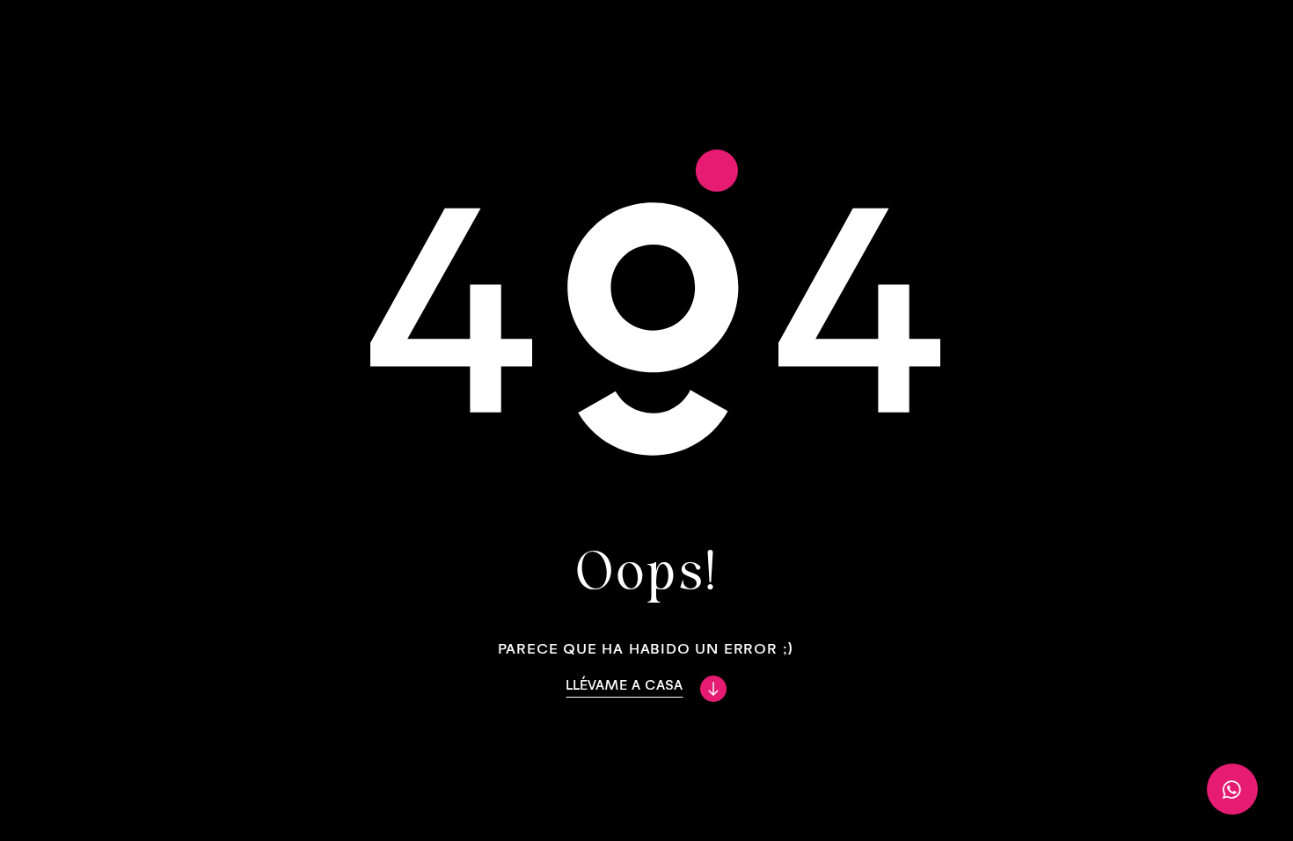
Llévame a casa (624, 684)
